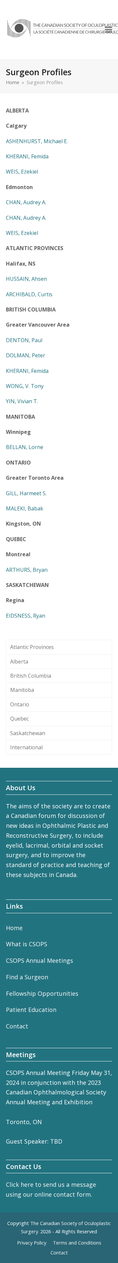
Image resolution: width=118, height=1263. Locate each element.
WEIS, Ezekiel (22, 171)
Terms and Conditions (77, 1242)
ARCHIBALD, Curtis (29, 294)
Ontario (19, 704)
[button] (108, 30)
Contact (17, 1026)
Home (14, 928)
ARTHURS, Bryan (27, 569)
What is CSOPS (26, 944)
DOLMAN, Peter (25, 355)
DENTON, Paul (24, 340)
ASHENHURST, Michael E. (37, 141)
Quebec (19, 718)
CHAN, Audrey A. (26, 202)
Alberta (19, 661)
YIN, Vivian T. (22, 401)
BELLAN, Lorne (24, 447)
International (26, 747)
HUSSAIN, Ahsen (26, 278)
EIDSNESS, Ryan (25, 615)
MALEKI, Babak (24, 508)
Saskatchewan (27, 733)
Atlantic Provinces (32, 647)
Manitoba (22, 690)
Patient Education (31, 1010)
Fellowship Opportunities (42, 993)
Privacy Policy (31, 1242)
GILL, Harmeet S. (26, 493)
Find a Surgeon (27, 977)
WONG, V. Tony (25, 386)
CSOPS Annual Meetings (39, 960)
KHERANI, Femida (27, 156)
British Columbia (30, 675)
